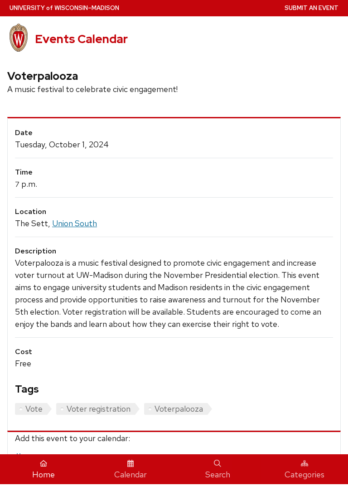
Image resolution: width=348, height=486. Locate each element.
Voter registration (98, 408)
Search (217, 474)
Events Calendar (81, 39)
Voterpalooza (179, 408)
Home (43, 474)
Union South (74, 223)
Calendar (130, 474)
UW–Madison (64, 8)
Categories (304, 474)
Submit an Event (311, 8)
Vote (34, 408)
